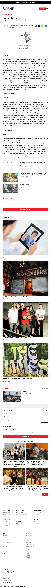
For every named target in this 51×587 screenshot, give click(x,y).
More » (45, 496)
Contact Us (5, 551)
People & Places (29, 541)
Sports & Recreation (30, 547)
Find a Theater (37, 526)
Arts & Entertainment (31, 538)
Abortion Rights (6, 515)
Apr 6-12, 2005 (16, 157)
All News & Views (6, 513)
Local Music (5, 540)
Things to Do (19, 517)
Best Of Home (29, 536)
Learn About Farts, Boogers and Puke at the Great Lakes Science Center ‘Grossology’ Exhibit (34, 174)
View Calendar (19, 524)
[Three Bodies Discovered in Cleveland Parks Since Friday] (10, 166)
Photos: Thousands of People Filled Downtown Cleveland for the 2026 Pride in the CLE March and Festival (14, 465)
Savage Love (19, 519)
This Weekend (19, 528)
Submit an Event (20, 530)
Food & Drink (29, 540)
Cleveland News (6, 517)
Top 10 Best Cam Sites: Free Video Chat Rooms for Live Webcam (21, 256)
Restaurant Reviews (38, 517)
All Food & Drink (38, 513)
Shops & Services (30, 545)
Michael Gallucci (13, 25)
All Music (5, 536)
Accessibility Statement (8, 581)
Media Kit (5, 554)
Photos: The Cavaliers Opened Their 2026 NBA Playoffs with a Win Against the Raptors (37, 490)
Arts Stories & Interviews (21, 515)
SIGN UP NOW (26, 438)
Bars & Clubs (28, 543)
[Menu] (47, 9)
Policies (4, 556)
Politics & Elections (7, 524)
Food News (37, 515)
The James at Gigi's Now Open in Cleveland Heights (17, 378)
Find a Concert (6, 541)
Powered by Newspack (8, 578)
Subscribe (28, 554)
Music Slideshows (7, 543)
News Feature (6, 522)
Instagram (28, 558)
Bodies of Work (24, 184)
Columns (11, 198)
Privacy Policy (6, 579)
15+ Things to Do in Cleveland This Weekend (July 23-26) (19, 337)
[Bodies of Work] (10, 188)
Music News (5, 538)
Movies (36, 522)
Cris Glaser (23, 25)
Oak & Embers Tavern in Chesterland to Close (16, 296)
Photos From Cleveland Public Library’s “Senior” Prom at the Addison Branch (37, 464)
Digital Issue (5, 526)
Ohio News (5, 519)
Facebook (28, 562)
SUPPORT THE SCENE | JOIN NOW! (25, 2)
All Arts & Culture (20, 513)
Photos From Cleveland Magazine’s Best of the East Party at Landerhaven (13, 490)
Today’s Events (19, 526)
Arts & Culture (8, 15)
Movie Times (37, 524)
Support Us (42, 8)
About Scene (6, 549)
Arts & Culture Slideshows (25, 443)
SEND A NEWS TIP (26, 209)
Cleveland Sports (6, 520)
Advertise (5, 552)
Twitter (27, 560)
